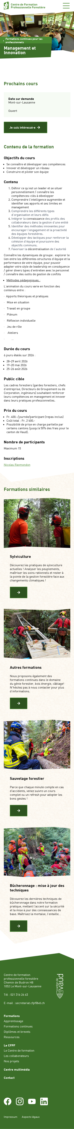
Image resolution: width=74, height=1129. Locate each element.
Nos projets (11, 1061)
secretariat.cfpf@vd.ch (30, 1003)
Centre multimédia (17, 1069)
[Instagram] (20, 1104)
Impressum (10, 1116)
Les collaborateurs (16, 1056)
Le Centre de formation (19, 1050)
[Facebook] (7, 1104)
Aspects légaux (31, 1116)
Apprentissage (13, 1021)
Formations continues (18, 1026)
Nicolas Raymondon (17, 465)
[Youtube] (32, 1104)
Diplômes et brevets (17, 1032)
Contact (9, 1077)
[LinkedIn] (44, 1104)
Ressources (12, 1037)
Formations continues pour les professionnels (24, 40)
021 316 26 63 (19, 994)
